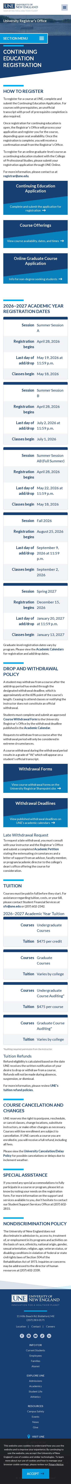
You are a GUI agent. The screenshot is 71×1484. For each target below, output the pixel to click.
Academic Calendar (37, 728)
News (35, 1421)
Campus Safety (35, 1411)
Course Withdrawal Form (20, 719)
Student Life (35, 1391)
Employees (35, 1355)
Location (21, 1326)
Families (35, 1360)
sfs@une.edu (12, 906)
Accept (33, 1474)
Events (35, 1416)
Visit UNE (38, 1436)
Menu (64, 7)
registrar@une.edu (16, 176)
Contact (36, 1326)
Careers (50, 1326)
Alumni (35, 1366)
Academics (35, 1386)
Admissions (35, 1380)
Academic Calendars (50, 649)
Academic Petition (46, 849)
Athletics (35, 1396)
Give (35, 1427)
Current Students (35, 1350)
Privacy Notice (56, 1464)
